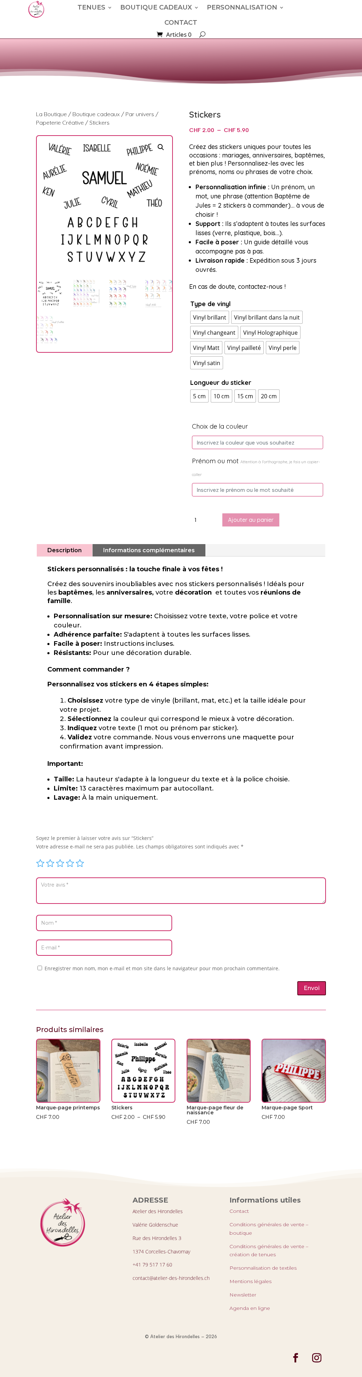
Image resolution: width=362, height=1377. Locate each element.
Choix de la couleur (220, 426)
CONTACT (180, 22)
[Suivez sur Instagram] (317, 1358)
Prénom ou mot (256, 467)
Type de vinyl (210, 304)
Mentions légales (250, 1281)
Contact (239, 1211)
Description (64, 550)
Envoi (312, 988)
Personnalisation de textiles (263, 1268)
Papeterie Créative (60, 122)
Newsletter (242, 1295)
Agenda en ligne (249, 1308)
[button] (160, 147)
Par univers (139, 114)
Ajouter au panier (251, 519)
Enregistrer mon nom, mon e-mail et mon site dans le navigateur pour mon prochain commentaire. (162, 968)
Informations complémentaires (149, 550)
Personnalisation (242, 7)
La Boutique (51, 114)
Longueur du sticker (220, 382)
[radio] (210, 317)
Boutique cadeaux (156, 7)
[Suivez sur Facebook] (295, 1358)
